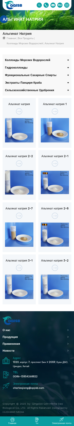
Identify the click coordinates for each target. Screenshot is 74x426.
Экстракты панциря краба (23, 82)
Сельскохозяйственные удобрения (29, 90)
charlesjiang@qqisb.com (28, 388)
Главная (11, 38)
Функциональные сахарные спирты (30, 75)
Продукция (10, 337)
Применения (11, 344)
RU (60, 5)
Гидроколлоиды (16, 67)
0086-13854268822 (25, 376)
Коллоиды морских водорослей (25, 43)
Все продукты (26, 38)
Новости (8, 350)
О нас (6, 330)
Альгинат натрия (54, 43)
